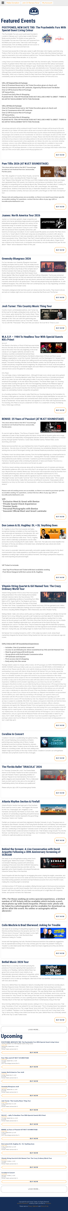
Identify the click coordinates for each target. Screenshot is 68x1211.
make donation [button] (13, 3)
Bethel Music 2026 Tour (15, 962)
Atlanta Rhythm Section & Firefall (21, 801)
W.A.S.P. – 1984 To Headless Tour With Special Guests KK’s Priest (32, 338)
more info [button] (4, 1045)
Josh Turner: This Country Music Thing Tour (27, 306)
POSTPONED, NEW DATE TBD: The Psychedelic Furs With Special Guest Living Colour (34, 29)
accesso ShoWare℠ (22, 1203)
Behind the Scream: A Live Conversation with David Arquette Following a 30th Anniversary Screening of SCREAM (31, 851)
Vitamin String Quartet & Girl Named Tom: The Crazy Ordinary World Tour (31, 587)
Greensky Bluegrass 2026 (16, 258)
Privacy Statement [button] (33, 1206)
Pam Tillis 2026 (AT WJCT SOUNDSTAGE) (25, 163)
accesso (48, 1203)
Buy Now (60, 155)
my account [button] (47, 3)
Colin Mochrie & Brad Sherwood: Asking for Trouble (31, 925)
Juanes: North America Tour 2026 (21, 215)
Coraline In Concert (13, 734)
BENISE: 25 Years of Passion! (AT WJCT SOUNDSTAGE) (33, 419)
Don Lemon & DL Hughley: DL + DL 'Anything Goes (30, 525)
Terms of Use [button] (44, 1206)
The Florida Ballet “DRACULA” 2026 (22, 766)
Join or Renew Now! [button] (30, 3)
